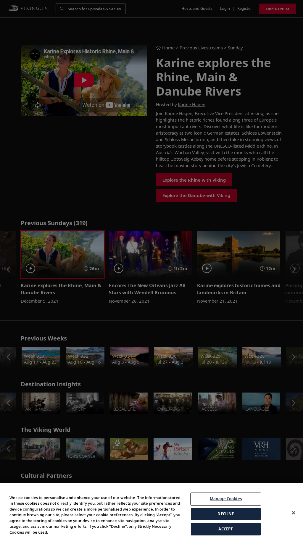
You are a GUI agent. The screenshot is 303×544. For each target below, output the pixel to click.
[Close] (293, 512)
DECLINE (225, 513)
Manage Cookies (226, 498)
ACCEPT (225, 529)
